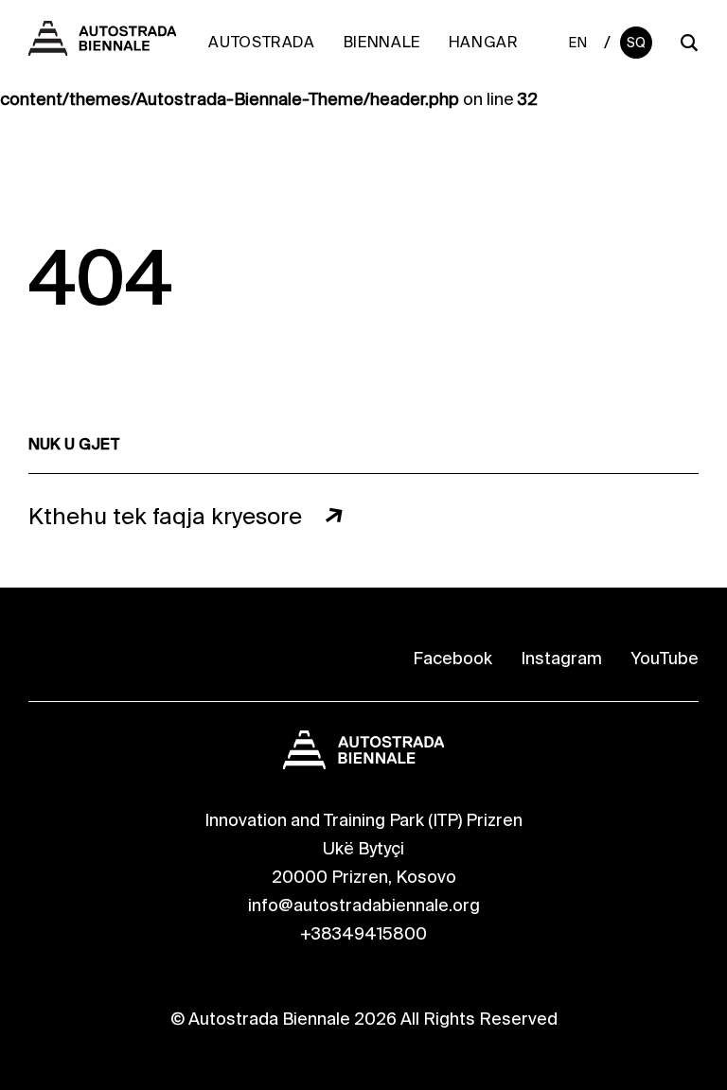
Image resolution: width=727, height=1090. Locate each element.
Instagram (561, 658)
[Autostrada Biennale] (102, 50)
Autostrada (261, 42)
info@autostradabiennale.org (364, 905)
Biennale (382, 42)
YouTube (664, 658)
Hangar (484, 42)
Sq (637, 42)
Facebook (452, 658)
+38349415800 (363, 934)
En (578, 42)
